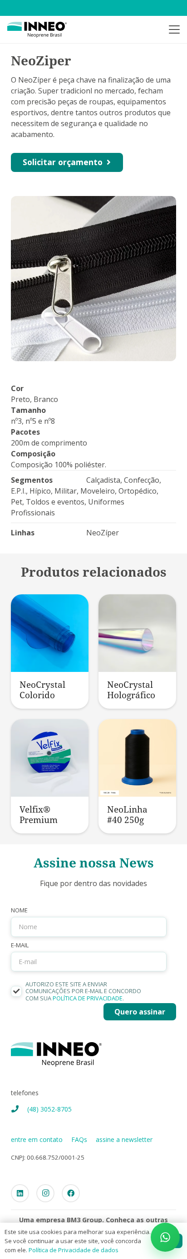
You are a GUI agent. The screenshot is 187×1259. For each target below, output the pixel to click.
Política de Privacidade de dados (73, 1250)
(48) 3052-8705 (49, 1109)
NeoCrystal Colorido (42, 690)
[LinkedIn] (20, 1193)
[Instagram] (45, 1193)
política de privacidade (88, 998)
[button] (174, 29)
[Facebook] (71, 1193)
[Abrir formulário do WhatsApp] (165, 1237)
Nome (19, 910)
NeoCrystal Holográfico (131, 690)
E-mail (20, 945)
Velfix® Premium (39, 814)
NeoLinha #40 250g (127, 814)
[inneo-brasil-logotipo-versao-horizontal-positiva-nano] (37, 30)
